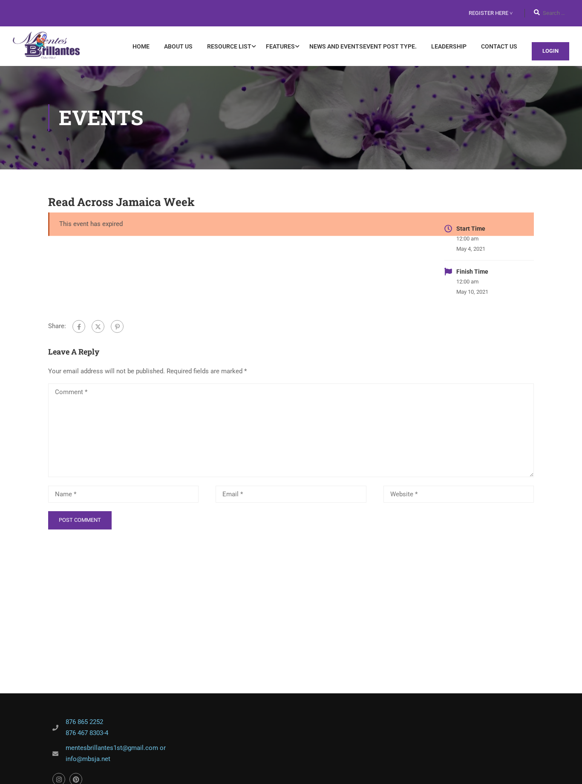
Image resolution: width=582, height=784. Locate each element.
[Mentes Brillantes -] (46, 46)
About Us (178, 46)
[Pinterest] (117, 326)
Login (550, 51)
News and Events (363, 46)
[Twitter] (98, 326)
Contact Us (499, 46)
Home (141, 46)
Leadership (449, 46)
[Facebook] (78, 326)
